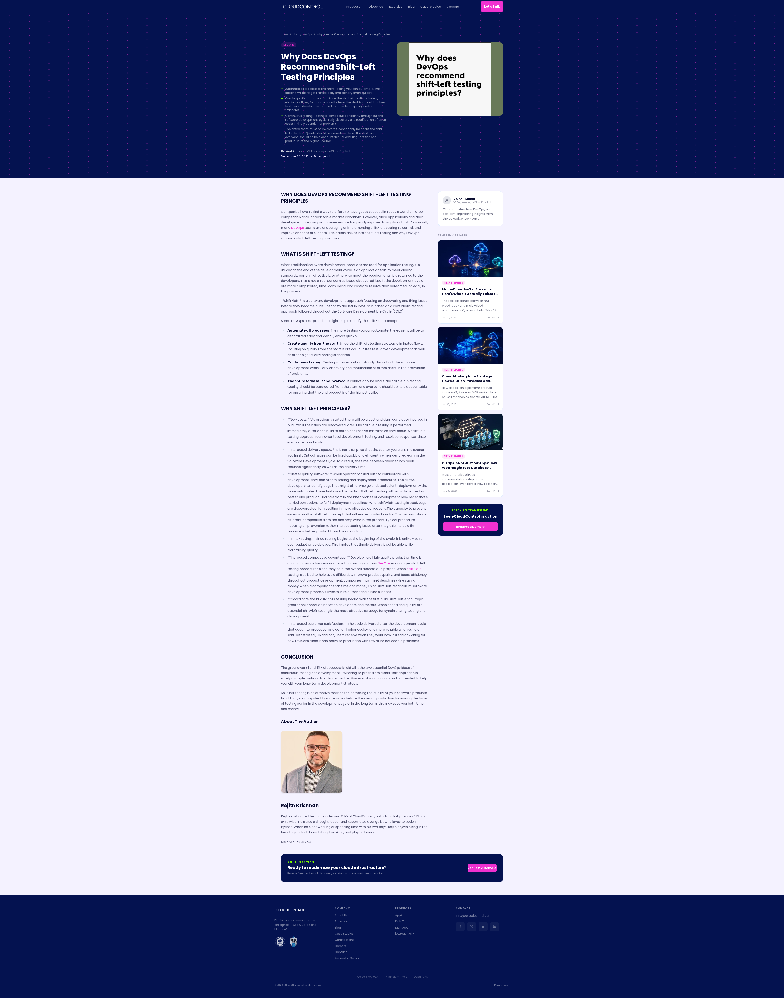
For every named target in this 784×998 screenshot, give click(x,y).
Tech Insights (453, 282)
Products (353, 6)
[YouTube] (483, 926)
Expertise (395, 6)
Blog (411, 6)
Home (284, 34)
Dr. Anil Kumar (292, 151)
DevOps (307, 34)
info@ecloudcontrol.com (473, 916)
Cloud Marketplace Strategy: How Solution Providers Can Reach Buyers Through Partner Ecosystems (468, 383)
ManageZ (402, 927)
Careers (453, 6)
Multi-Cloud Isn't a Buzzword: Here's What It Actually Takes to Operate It (470, 294)
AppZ (398, 915)
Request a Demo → (470, 527)
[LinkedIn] (494, 926)
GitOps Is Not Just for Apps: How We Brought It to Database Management (469, 467)
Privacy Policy (502, 985)
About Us (376, 6)
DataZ (399, 921)
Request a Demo (347, 958)
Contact (341, 952)
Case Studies (430, 6)
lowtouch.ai (403, 934)
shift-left (414, 569)
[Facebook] (460, 926)
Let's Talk (492, 6)
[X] (471, 926)
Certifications (344, 940)
